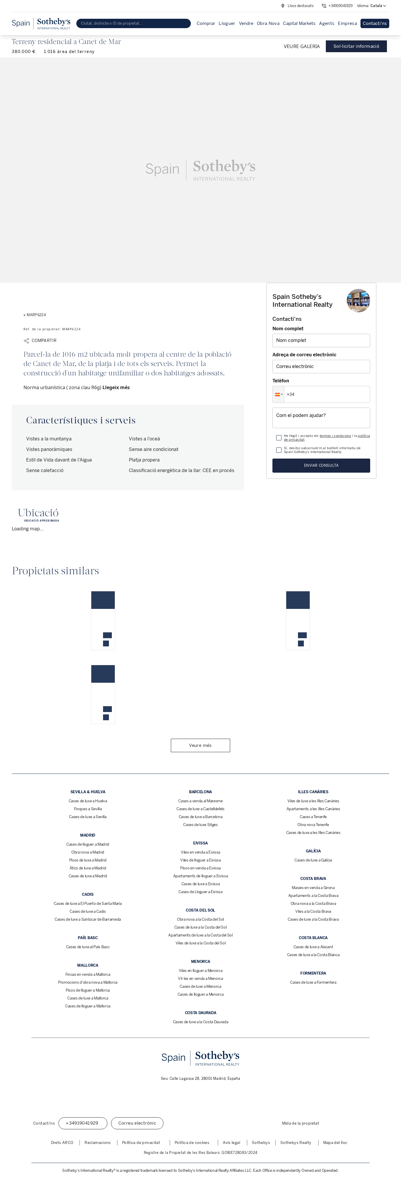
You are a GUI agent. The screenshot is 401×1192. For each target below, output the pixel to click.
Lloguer (227, 23)
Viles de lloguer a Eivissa (200, 860)
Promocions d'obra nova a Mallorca (87, 982)
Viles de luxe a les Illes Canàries (313, 801)
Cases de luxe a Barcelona (201, 817)
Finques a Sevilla (88, 809)
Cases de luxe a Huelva (88, 801)
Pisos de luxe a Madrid (88, 860)
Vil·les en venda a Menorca (200, 978)
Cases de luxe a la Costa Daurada (200, 1022)
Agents (326, 23)
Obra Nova (268, 23)
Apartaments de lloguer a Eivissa (200, 876)
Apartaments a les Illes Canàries (313, 809)
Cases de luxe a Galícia (313, 860)
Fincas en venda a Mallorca (87, 974)
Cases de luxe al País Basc (88, 947)
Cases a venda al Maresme (200, 801)
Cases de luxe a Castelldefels (200, 809)
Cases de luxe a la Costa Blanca (313, 955)
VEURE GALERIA (302, 46)
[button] (278, 394)
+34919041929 (340, 6)
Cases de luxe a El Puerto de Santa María (88, 903)
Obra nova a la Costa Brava (313, 903)
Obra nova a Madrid (87, 852)
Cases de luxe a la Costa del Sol (200, 927)
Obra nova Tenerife (313, 825)
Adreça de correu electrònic (304, 354)
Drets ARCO (62, 1142)
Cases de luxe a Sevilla (88, 817)
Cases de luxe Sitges (200, 825)
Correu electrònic (137, 1123)
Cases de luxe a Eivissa (200, 884)
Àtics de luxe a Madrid (88, 868)
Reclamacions (98, 1142)
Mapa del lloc (335, 1142)
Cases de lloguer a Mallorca (87, 1006)
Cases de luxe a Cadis (88, 911)
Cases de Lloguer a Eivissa (200, 892)
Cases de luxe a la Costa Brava (313, 919)
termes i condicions (335, 436)
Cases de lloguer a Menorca (201, 994)
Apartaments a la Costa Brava (313, 895)
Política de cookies (192, 1142)
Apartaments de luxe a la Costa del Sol (200, 935)
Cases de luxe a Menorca (200, 986)
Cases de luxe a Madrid (88, 876)
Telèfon (280, 381)
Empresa (347, 23)
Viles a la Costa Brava (313, 911)
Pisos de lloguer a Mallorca (88, 990)
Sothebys (261, 1142)
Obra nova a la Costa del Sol (200, 919)
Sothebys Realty (295, 1142)
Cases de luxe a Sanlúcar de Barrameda (88, 919)
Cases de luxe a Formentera (313, 982)
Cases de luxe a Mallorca (87, 998)
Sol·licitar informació (356, 46)
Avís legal (231, 1142)
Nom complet (288, 328)
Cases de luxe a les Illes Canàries (313, 832)
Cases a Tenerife (313, 817)
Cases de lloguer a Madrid (87, 844)
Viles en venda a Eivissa (200, 852)
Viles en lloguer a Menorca (201, 970)
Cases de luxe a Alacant (313, 947)
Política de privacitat (141, 1142)
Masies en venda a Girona (313, 888)
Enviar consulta (321, 466)
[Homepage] (41, 23)
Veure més (200, 745)
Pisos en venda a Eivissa (200, 868)
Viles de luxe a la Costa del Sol (201, 943)
